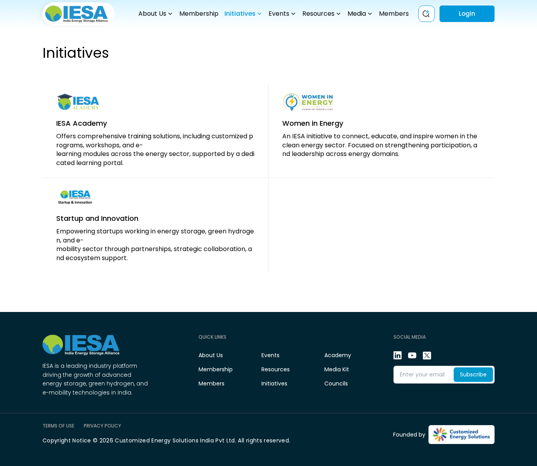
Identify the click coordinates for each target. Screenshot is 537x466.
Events (278, 13)
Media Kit (336, 369)
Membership (199, 13)
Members (394, 13)
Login (467, 13)
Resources (318, 13)
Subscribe (473, 374)
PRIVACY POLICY (102, 426)
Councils (336, 383)
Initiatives (240, 13)
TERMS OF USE (58, 426)
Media (357, 13)
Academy (337, 355)
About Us (152, 13)
